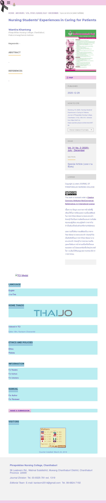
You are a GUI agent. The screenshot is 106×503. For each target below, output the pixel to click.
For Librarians (14, 378)
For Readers (13, 370)
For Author (13, 395)
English (11, 290)
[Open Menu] (8, 2)
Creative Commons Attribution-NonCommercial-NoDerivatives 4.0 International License (79, 200)
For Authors (13, 374)
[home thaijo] (53, 315)
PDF (71, 78)
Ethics (11, 349)
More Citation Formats (79, 130)
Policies (12, 352)
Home (11, 13)
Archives (20, 13)
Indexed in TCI (14, 326)
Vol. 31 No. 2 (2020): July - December (42, 13)
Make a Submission (19, 411)
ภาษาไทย (12, 294)
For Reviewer (14, 399)
